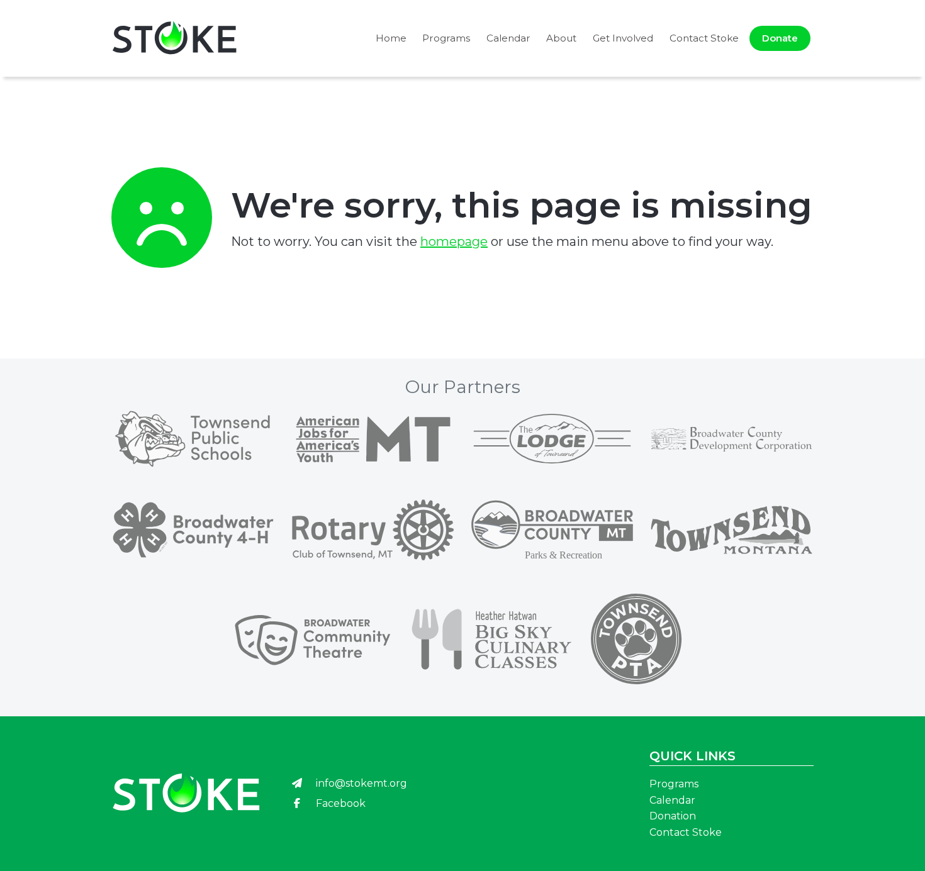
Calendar (508, 38)
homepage (454, 241)
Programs (446, 38)
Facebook (339, 803)
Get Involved (623, 38)
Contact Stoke (704, 38)
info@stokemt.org (360, 783)
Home (391, 38)
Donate (780, 38)
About (561, 38)
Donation (672, 816)
